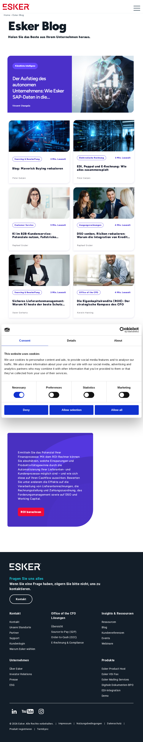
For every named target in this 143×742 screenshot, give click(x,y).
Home (7, 15)
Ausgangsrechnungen (90, 225)
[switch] (54, 395)
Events (106, 638)
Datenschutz (114, 723)
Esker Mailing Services (115, 679)
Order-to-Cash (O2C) (64, 637)
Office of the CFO (88, 292)
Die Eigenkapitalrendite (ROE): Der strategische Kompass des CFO (103, 302)
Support (14, 638)
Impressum (65, 723)
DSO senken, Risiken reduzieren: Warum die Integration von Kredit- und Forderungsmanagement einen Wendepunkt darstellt (103, 235)
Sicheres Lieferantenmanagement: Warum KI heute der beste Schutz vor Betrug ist (38, 302)
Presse (13, 679)
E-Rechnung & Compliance (67, 642)
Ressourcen (109, 621)
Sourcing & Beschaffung (27, 159)
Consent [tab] (24, 340)
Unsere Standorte (20, 627)
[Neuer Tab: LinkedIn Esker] (14, 711)
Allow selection (72, 409)
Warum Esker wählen (22, 648)
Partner (14, 632)
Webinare (107, 643)
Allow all (116, 409)
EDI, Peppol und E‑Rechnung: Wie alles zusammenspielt (102, 168)
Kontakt (21, 599)
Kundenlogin (17, 643)
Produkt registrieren (20, 729)
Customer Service (24, 225)
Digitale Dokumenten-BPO (118, 684)
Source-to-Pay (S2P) (64, 631)
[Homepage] (16, 8)
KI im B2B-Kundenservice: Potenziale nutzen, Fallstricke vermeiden (34, 235)
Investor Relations (20, 674)
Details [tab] (71, 340)
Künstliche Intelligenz (25, 66)
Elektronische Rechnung (91, 158)
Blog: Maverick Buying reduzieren (37, 168)
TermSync (42, 729)
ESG (12, 684)
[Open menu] (137, 8)
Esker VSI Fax (110, 674)
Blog (104, 627)
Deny (26, 409)
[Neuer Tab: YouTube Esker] (27, 711)
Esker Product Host (114, 668)
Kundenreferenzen (113, 632)
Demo (105, 695)
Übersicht (57, 626)
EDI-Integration (111, 690)
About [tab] (118, 340)
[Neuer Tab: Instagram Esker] (41, 711)
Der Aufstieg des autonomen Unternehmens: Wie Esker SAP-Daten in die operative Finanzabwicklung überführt (38, 88)
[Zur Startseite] (25, 566)
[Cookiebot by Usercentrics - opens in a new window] (122, 330)
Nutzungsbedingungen (89, 723)
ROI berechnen (31, 512)
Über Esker (16, 668)
